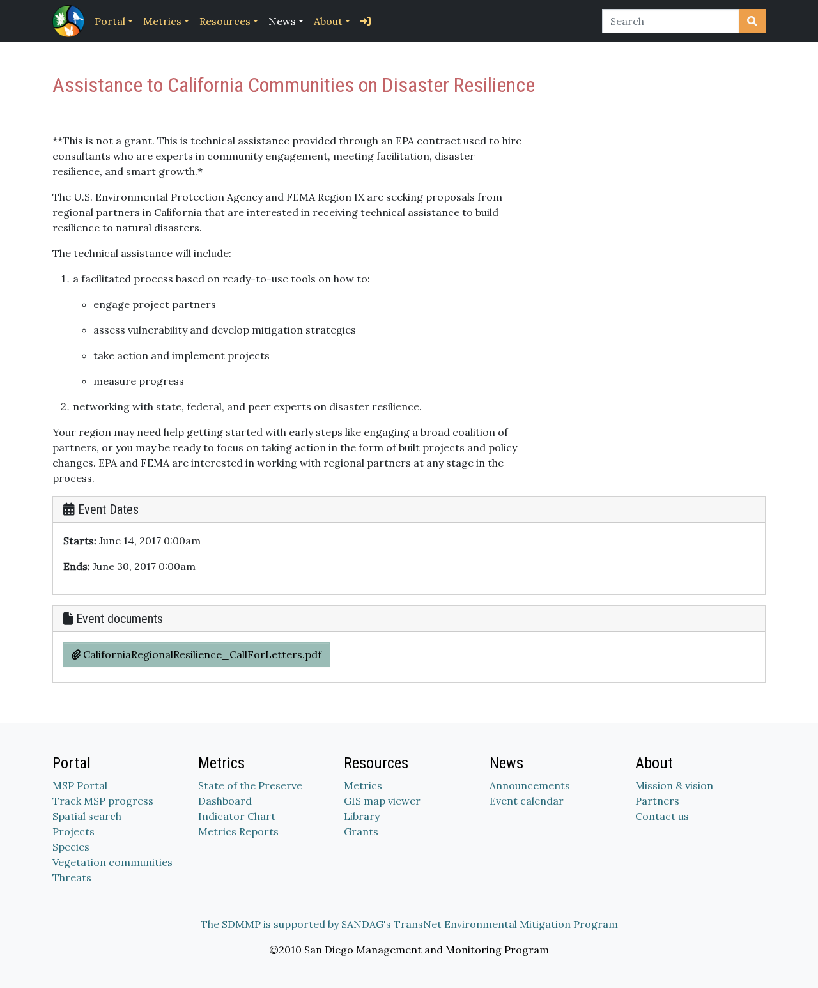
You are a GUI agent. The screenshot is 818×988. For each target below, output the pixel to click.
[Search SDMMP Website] (752, 21)
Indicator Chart (236, 816)
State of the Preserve (250, 785)
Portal (110, 21)
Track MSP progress (102, 800)
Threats (71, 877)
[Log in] (365, 21)
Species (70, 846)
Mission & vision (674, 785)
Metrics (162, 21)
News (282, 21)
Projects (73, 831)
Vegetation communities (112, 862)
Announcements (530, 785)
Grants (361, 831)
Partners (657, 800)
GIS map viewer (382, 800)
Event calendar (527, 800)
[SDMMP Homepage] (70, 21)
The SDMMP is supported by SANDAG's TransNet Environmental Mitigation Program (409, 924)
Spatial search (86, 816)
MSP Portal (79, 785)
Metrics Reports (238, 831)
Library (362, 816)
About (328, 21)
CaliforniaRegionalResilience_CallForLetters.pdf (201, 654)
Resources (225, 21)
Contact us (662, 816)
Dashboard (225, 800)
